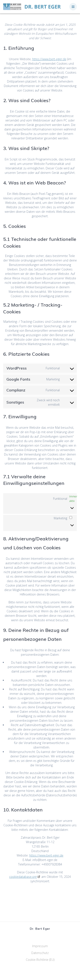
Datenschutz (40, 953)
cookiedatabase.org (23, 877)
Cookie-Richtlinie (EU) (40, 960)
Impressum (40, 946)
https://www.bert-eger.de (49, 59)
